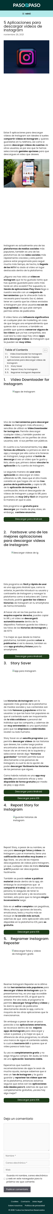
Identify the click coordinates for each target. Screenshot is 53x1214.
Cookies (14, 1201)
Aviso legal (37, 1201)
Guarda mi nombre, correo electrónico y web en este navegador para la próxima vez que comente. (27, 1178)
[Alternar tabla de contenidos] (44, 350)
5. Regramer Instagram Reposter (24, 372)
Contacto (25, 1201)
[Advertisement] (26, 104)
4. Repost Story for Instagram (22, 369)
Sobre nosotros (15, 1205)
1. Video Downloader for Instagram (24, 354)
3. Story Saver (14, 366)
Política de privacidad (35, 1205)
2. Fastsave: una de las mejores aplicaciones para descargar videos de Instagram (26, 360)
